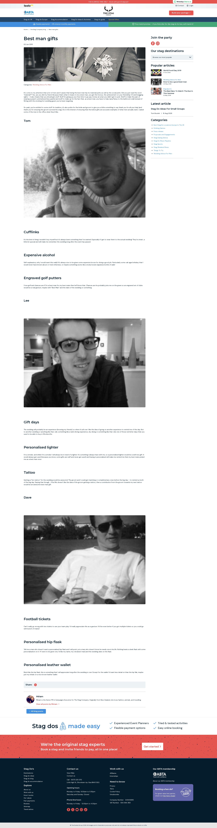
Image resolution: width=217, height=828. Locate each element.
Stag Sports (167, 89)
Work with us (28, 792)
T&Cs (112, 789)
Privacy (112, 786)
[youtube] (77, 809)
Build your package (180, 13)
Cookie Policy (115, 792)
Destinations (28, 773)
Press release (158, 131)
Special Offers (113, 19)
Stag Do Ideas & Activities (81, 19)
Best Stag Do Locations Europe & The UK (169, 125)
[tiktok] (86, 809)
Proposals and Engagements (164, 135)
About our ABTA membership (164, 781)
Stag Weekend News (161, 147)
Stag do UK (28, 19)
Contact (181, 6)
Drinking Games (159, 128)
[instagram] (158, 43)
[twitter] (73, 809)
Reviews (27, 804)
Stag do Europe (41, 19)
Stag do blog (28, 779)
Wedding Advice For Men (42, 85)
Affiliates (113, 773)
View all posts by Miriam (46, 704)
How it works (28, 795)
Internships (114, 776)
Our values (28, 798)
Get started (151, 746)
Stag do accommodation (33, 781)
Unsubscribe (114, 794)
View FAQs (70, 773)
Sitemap (27, 806)
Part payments (29, 801)
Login (191, 6)
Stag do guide (99, 19)
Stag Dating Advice (161, 138)
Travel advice (28, 809)
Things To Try (158, 150)
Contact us (71, 776)
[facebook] (69, 809)
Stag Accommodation (59, 19)
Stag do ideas (29, 776)
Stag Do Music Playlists (162, 141)
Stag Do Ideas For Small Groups (168, 109)
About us (27, 790)
